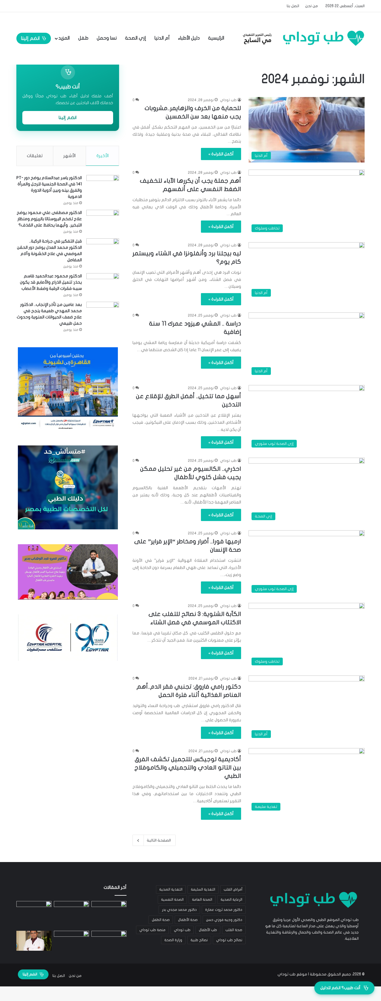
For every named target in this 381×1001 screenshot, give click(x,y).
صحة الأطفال (188, 920)
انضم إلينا (30, 38)
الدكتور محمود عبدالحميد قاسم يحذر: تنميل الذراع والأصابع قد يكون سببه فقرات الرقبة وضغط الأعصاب (51, 282)
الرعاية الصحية (231, 899)
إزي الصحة (135, 38)
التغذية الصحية (170, 889)
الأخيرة (102, 155)
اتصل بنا (293, 6)
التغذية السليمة (203, 889)
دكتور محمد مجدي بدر (179, 909)
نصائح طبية (199, 940)
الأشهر (69, 155)
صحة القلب (233, 930)
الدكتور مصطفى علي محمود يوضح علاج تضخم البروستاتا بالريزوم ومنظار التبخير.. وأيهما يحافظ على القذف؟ (49, 218)
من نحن (311, 6)
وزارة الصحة (173, 940)
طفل (83, 38)
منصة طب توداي (152, 930)
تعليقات (35, 155)
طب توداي (228, 100)
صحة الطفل (161, 920)
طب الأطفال (208, 930)
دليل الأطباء (189, 38)
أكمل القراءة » (221, 154)
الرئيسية (216, 38)
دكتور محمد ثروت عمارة (223, 909)
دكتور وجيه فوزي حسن (224, 920)
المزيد (64, 38)
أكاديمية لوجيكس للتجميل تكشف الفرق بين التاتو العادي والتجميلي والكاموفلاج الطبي (188, 767)
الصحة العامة (202, 899)
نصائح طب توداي (229, 940)
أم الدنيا (162, 38)
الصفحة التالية (159, 840)
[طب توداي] (302, 38)
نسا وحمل (107, 38)
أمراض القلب (233, 889)
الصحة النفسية (172, 899)
